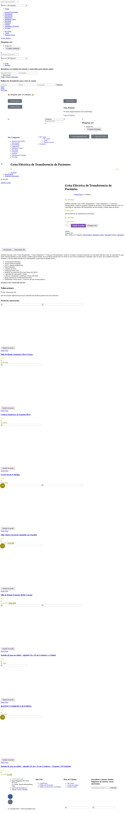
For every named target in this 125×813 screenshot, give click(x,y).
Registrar (7, 65)
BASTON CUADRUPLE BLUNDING (16, 706)
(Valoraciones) (78, 194)
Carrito (7, 33)
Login (6, 63)
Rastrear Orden (72, 787)
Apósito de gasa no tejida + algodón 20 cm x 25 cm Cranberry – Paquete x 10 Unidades (36, 766)
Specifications (9, 174)
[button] (1, 52)
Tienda (7, 9)
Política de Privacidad (46, 785)
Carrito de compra (73, 785)
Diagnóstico (8, 17)
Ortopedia (8, 23)
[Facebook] (10, 796)
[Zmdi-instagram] (10, 801)
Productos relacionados (12, 176)
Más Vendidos (87, 235)
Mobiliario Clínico (10, 19)
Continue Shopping (12, 48)
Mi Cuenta (8, 31)
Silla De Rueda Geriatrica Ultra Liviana (17, 354)
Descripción (7, 250)
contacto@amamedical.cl (19, 788)
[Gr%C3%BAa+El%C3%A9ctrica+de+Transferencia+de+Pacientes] (66, 237)
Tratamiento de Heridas (12, 26)
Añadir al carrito (6, 183)
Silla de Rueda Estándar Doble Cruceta (16, 595)
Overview (14, 172)
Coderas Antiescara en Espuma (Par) (15, 415)
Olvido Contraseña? (12, 77)
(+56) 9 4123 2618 (17, 779)
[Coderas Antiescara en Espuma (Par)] (21, 365)
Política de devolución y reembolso (50, 787)
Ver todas (7, 28)
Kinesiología (8, 16)
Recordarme (7, 75)
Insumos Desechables (11, 12)
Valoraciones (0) (19, 250)
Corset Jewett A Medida (10, 475)
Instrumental (8, 14)
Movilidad (8, 21)
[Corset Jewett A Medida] (21, 425)
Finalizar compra (10, 35)
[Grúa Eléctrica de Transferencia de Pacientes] (65, 237)
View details (4, 244)
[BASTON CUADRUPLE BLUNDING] (14, 666)
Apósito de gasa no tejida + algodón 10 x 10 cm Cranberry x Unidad (28, 655)
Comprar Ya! (92, 225)
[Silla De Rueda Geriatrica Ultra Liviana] (42, 305)
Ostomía (7, 24)
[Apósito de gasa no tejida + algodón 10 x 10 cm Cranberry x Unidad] (42, 606)
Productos (43, 144)
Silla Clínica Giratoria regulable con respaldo (19, 535)
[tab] (7, 250)
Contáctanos (43, 783)
